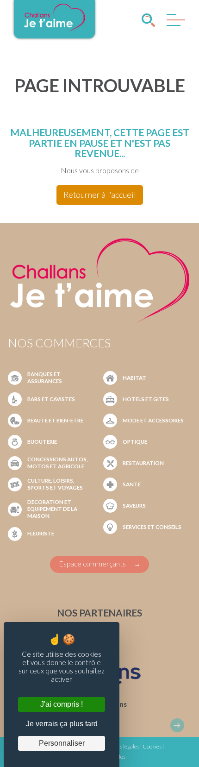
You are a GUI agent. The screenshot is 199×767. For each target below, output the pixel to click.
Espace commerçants (92, 564)
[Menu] (173, 22)
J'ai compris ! (61, 704)
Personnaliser (62, 743)
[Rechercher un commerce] (148, 19)
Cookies (152, 746)
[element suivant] (177, 725)
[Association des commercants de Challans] (54, 30)
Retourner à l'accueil (99, 195)
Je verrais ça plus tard (62, 724)
